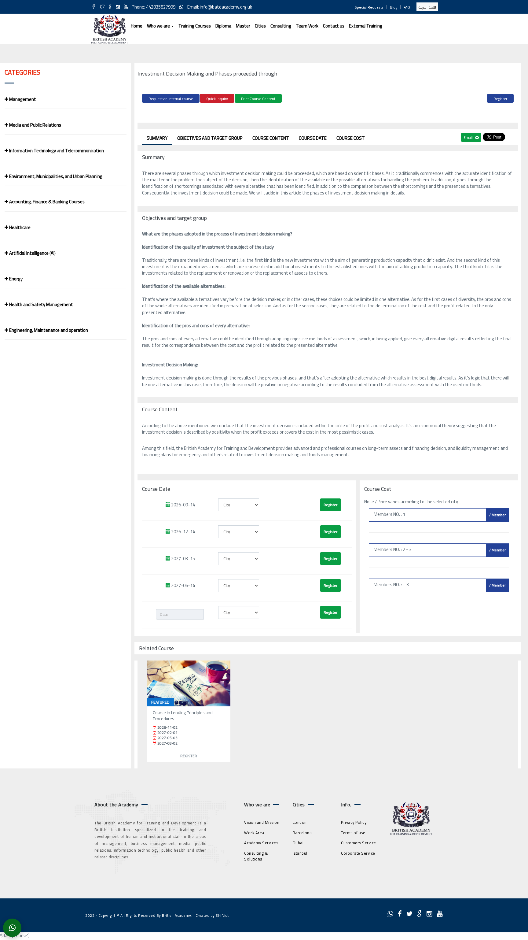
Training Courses (194, 25)
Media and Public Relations (34, 124)
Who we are (159, 25)
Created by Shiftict (212, 915)
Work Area (254, 832)
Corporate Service (358, 853)
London (300, 822)
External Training (365, 25)
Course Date (313, 138)
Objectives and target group (210, 138)
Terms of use (353, 832)
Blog (393, 7)
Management (22, 99)
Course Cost (350, 138)
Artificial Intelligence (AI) (32, 253)
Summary (157, 138)
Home (136, 25)
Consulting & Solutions (256, 856)
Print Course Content (258, 98)
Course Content (270, 138)
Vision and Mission (261, 822)
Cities (260, 25)
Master (243, 25)
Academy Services (261, 842)
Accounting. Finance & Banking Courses (46, 201)
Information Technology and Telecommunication (56, 150)
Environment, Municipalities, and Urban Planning (55, 176)
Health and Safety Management (40, 304)
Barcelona (302, 832)
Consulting (280, 25)
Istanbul (300, 853)
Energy (15, 278)
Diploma (223, 25)
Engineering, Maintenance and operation (48, 330)
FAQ (407, 7)
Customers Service (358, 842)
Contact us (333, 25)
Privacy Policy (353, 822)
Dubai (298, 842)
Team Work (307, 25)
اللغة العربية (427, 7)
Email (469, 137)
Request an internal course (170, 98)
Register (500, 98)
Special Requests (369, 7)
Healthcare (19, 227)
